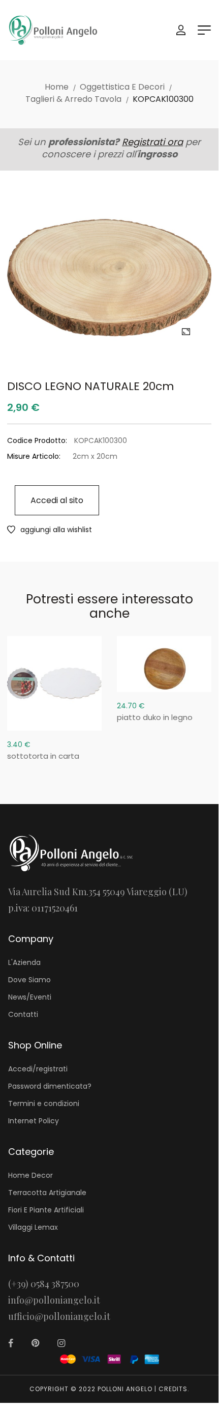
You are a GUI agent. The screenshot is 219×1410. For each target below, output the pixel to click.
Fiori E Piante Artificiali (46, 1210)
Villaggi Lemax (33, 1227)
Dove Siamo (29, 980)
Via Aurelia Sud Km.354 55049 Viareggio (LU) (97, 892)
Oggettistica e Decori (122, 87)
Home (57, 87)
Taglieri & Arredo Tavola (73, 99)
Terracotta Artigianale (47, 1192)
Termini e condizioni (43, 1103)
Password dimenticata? (49, 1086)
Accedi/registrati (38, 1069)
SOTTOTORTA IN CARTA (43, 756)
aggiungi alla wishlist (56, 530)
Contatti (23, 1014)
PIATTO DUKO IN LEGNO (155, 717)
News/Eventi (29, 997)
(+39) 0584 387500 (43, 1284)
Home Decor (30, 1175)
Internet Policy (33, 1121)
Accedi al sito (56, 500)
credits (173, 1389)
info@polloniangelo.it (54, 1300)
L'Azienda (24, 962)
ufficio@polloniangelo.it (59, 1316)
